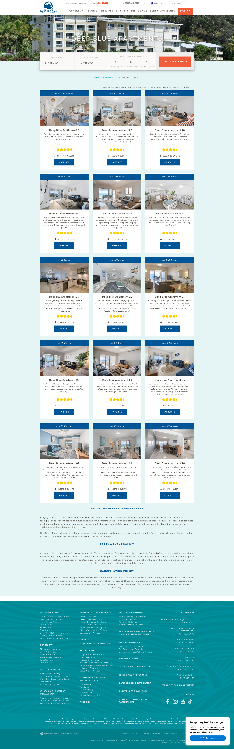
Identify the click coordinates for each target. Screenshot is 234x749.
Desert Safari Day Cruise (91, 619)
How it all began (127, 619)
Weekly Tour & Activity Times (54, 698)
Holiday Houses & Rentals (52, 636)
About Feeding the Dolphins (132, 617)
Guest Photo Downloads (133, 691)
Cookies (146, 733)
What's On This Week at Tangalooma (53, 692)
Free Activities (46, 682)
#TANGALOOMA (131, 3)
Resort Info (122, 11)
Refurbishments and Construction (56, 703)
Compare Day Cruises (89, 633)
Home (96, 77)
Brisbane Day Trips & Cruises (95, 612)
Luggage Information (89, 660)
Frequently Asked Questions (178, 685)
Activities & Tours (50, 669)
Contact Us (187, 612)
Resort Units (46, 625)
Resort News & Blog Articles (135, 667)
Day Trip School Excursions (132, 649)
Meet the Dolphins (128, 622)
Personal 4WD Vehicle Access (93, 663)
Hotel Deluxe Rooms (50, 622)
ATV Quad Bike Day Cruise (92, 625)
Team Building (86, 690)
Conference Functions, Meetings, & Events (92, 679)
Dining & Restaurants (50, 649)
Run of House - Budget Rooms (55, 617)
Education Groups (129, 642)
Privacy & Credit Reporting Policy (166, 733)
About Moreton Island (50, 657)
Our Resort (46, 645)
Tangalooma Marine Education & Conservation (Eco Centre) (136, 632)
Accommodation (77, 11)
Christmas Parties (87, 693)
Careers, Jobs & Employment (135, 683)
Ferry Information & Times (92, 655)
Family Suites (46, 627)
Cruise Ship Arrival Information (54, 701)
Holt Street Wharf (88, 657)
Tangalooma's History (50, 660)
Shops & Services (48, 652)
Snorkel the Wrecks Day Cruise (94, 627)
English (158, 3)
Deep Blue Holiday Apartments (54, 633)
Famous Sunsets (47, 655)
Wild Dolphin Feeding (50, 674)
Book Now (185, 11)
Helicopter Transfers (89, 668)
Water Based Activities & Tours (54, 679)
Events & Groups (139, 11)
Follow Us (188, 695)
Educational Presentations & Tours (135, 652)
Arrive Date (57, 58)
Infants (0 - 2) (148, 67)
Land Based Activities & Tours (54, 676)
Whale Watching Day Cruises (93, 630)
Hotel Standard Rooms (51, 619)
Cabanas (84, 640)
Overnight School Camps (131, 646)
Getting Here (86, 650)
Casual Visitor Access (89, 671)
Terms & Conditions (131, 733)
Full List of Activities (49, 684)
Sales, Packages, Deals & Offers (55, 638)
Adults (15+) (117, 67)
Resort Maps (46, 663)
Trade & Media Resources (133, 675)
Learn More (178, 723)
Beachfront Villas (48, 630)
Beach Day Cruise (87, 617)
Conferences (85, 684)
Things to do (106, 11)
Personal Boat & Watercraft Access (96, 665)
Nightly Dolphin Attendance (132, 625)
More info (64, 162)
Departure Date (92, 58)
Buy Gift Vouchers (129, 659)
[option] (117, 38)
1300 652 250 (102, 3)
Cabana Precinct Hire (89, 695)
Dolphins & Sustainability (162, 11)
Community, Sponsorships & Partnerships (134, 700)
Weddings (84, 687)
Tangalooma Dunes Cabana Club (94, 644)
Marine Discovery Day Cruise (93, 622)
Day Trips (92, 11)
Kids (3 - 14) (132, 67)
